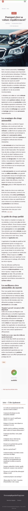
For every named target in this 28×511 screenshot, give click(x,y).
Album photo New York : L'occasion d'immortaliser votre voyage (13, 481)
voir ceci (9, 211)
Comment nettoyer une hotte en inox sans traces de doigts (13, 453)
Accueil (3, 8)
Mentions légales (11, 500)
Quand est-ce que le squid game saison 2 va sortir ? (12, 419)
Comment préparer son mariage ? (13, 476)
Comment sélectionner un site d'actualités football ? (12, 413)
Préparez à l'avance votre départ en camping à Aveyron (13, 424)
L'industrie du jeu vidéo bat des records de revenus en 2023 (12, 439)
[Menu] (24, 1)
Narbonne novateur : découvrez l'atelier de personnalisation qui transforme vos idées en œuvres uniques (12, 460)
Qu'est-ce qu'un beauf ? (10, 449)
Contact (19, 500)
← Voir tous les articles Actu (9, 389)
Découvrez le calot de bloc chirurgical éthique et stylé (14, 472)
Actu (8, 8)
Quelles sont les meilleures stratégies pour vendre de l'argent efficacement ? (14, 429)
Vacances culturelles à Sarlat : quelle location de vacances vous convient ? (13, 467)
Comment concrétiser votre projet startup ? (13, 434)
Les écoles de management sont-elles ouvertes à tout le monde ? (14, 408)
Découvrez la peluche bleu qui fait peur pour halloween (13, 444)
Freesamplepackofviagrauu (14, 495)
